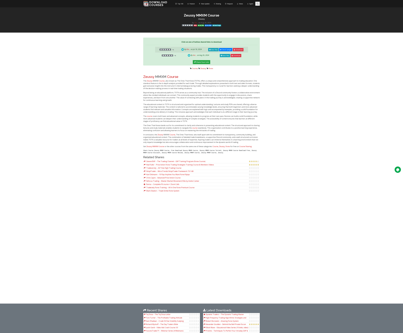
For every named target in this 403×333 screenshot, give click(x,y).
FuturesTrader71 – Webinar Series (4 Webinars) (164, 331)
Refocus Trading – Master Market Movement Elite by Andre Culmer (172, 181)
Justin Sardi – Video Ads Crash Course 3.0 (161, 327)
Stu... (196, 23)
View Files (214, 50)
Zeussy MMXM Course (155, 146)
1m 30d (208, 25)
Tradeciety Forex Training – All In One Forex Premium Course (169, 187)
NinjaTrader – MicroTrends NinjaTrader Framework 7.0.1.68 (169, 171)
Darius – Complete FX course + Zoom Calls (162, 184)
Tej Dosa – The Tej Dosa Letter (158, 314)
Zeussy (201, 19)
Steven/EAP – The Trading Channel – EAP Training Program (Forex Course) (175, 161)
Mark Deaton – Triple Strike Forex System (162, 191)
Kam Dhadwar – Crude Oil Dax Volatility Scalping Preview (164, 321)
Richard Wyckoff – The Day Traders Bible (161, 324)
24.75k (201, 25)
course (149, 116)
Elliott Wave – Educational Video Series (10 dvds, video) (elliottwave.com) (226, 327)
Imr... (195, 55)
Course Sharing (245, 146)
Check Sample (226, 50)
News (240, 4)
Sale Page (217, 25)
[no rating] (187, 25)
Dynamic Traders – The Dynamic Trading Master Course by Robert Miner (224, 314)
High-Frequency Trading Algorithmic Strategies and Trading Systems (225, 318)
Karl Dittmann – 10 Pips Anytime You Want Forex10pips (167, 174)
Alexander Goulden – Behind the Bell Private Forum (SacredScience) (225, 324)
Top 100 (180, 4)
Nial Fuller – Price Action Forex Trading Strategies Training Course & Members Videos (179, 165)
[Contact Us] (398, 169)
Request (229, 4)
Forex (211, 68)
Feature (192, 4)
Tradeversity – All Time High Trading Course (163, 168)
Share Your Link (202, 62)
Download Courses (158, 4)
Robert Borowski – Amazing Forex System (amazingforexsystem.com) (221, 321)
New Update (205, 4)
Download (239, 50)
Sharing (218, 4)
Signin (250, 4)
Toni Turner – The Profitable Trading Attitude (163, 318)
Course (195, 68)
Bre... (188, 49)
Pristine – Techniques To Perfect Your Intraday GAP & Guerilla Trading (226, 331)
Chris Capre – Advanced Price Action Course (163, 178)
